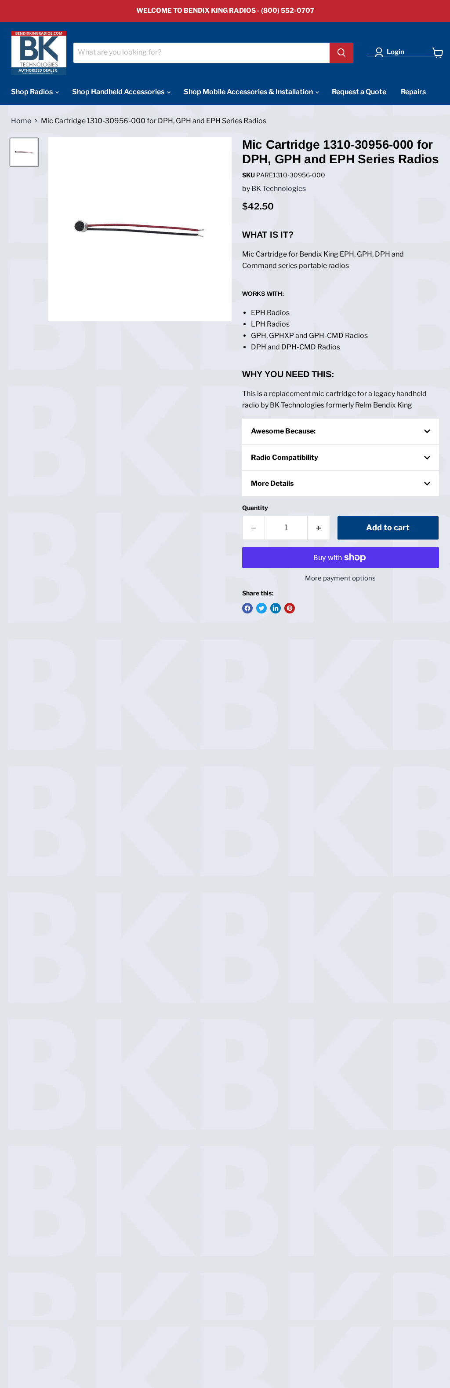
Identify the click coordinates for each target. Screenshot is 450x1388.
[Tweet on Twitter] (261, 608)
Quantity (255, 507)
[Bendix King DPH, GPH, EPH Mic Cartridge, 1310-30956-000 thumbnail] (24, 152)
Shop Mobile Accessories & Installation (249, 92)
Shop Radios (32, 92)
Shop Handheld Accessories (119, 92)
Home (21, 121)
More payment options (340, 578)
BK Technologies (278, 188)
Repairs (413, 92)
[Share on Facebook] (247, 608)
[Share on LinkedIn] (275, 608)
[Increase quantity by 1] (319, 528)
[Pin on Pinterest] (289, 608)
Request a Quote (359, 92)
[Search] (341, 53)
